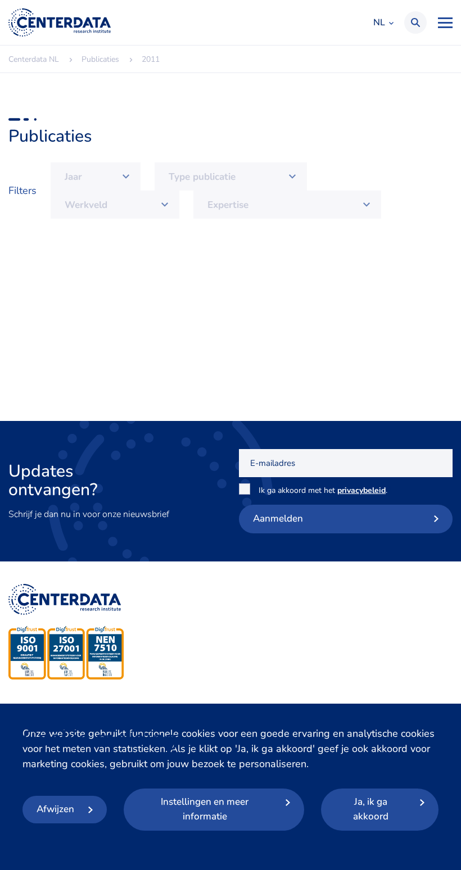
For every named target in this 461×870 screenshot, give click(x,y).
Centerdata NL (59, 22)
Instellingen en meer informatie (204, 809)
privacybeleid (361, 490)
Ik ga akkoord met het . (325, 490)
